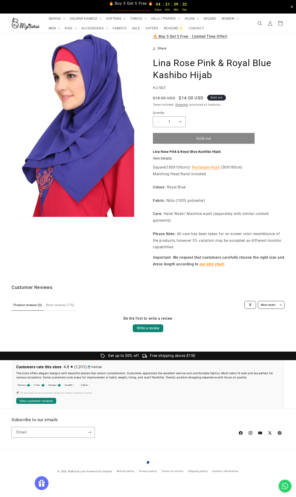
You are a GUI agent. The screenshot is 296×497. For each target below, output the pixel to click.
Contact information (225, 471)
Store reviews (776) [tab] (60, 305)
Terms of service (172, 471)
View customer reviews (36, 401)
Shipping (181, 104)
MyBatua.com (77, 471)
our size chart (212, 264)
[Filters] (250, 305)
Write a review (148, 328)
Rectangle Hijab (206, 167)
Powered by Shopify (99, 471)
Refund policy (125, 471)
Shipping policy (198, 471)
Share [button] (161, 48)
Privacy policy (148, 471)
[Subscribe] (89, 432)
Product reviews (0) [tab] (27, 305)
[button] (56, 18)
